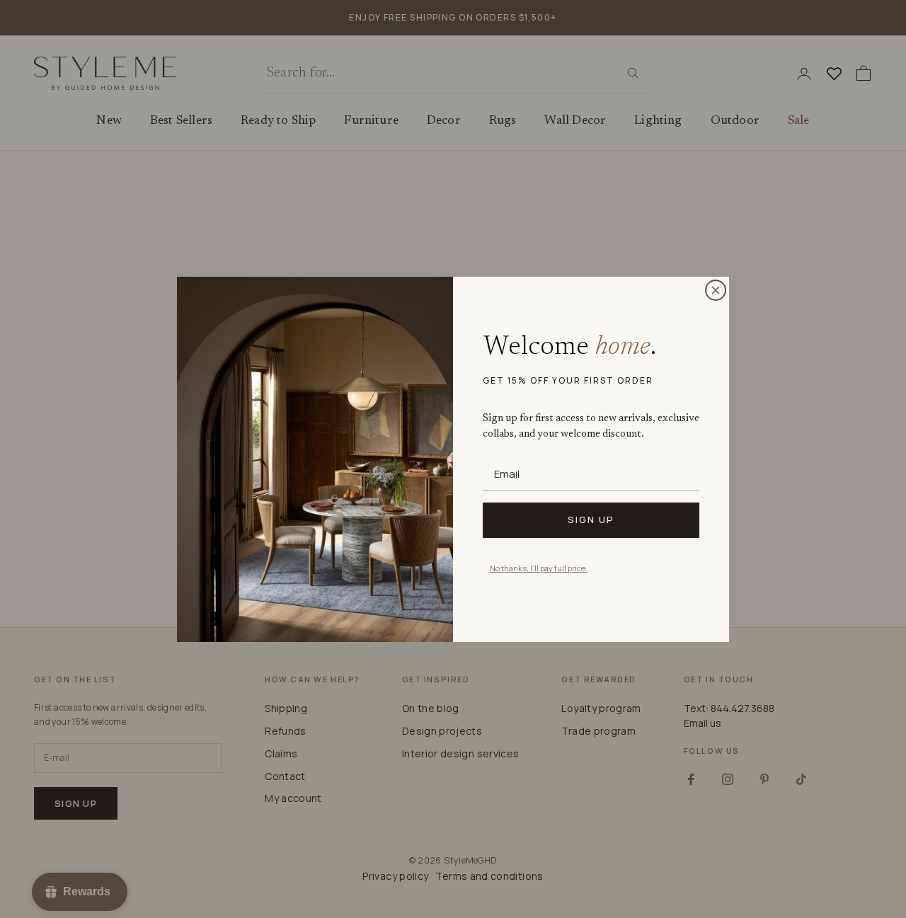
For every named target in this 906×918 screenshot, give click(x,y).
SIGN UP (591, 519)
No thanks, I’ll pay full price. (538, 568)
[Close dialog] (715, 290)
